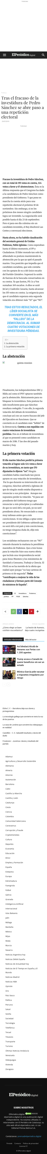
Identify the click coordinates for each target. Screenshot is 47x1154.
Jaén (7, 918)
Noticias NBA (11, 981)
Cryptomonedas (12, 835)
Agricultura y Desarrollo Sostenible (20, 761)
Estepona (9, 871)
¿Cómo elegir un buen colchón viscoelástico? (13, 629)
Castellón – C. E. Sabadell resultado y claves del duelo (22, 734)
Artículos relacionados (13, 640)
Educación (9, 853)
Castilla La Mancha (13, 793)
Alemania (9, 766)
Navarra (9, 950)
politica (6, 596)
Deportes (9, 844)
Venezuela (9, 1055)
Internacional (11, 908)
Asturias (9, 775)
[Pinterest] (31, 611)
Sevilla (8, 1014)
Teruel (8, 1032)
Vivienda (9, 1064)
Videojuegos (10, 1060)
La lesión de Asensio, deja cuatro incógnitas (34, 629)
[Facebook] (19, 611)
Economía (9, 848)
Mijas (7, 936)
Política (4, 93)
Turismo (9, 1046)
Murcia (8, 945)
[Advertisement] (23, 26)
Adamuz (9, 756)
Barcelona (9, 784)
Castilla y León (11, 798)
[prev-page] (4, 684)
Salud (7, 1009)
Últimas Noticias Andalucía (17, 1050)
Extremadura (11, 881)
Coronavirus (10, 825)
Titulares (9, 1037)
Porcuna (9, 1004)
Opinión (9, 986)
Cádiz (7, 789)
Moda (7, 941)
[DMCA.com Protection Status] (31, 1114)
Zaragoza (9, 1069)
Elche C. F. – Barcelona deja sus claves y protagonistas (19, 709)
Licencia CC (23, 1146)
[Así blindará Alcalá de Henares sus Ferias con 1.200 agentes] (9, 649)
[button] (4, 55)
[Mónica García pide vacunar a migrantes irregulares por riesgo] (9, 674)
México (8, 931)
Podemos (32, 593)
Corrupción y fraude (7, 664)
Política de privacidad (30, 1143)
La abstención (12, 343)
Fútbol (8, 890)
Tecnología (10, 1023)
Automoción (10, 779)
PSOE (18, 596)
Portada (9, 1143)
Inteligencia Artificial (14, 904)
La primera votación (15, 346)
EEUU (7, 858)
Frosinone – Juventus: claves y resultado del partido (20, 742)
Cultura (8, 839)
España (5, 678)
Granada (9, 899)
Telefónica (9, 1027)
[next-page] (8, 684)
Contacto (17, 1143)
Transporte (10, 1041)
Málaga (8, 922)
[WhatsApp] (13, 611)
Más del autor (30, 640)
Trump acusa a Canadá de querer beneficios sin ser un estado (30, 662)
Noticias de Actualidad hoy (17, 964)
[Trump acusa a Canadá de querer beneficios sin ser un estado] (9, 662)
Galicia (8, 895)
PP (12, 596)
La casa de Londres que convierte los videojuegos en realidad (22, 726)
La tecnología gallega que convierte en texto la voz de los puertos (23, 718)
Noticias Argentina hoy (15, 954)
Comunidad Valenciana (15, 821)
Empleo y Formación (14, 862)
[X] (25, 611)
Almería (8, 770)
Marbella (9, 927)
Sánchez (25, 596)
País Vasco (9, 995)
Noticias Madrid (8, 653)
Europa (8, 876)
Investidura (22, 593)
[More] (37, 611)
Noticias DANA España (15, 959)
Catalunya (9, 802)
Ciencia (8, 812)
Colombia (9, 816)
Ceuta (8, 807)
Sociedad (9, 1018)
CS (15, 593)
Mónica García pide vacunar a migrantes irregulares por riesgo (30, 674)
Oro (7, 991)
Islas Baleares (11, 913)
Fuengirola (10, 885)
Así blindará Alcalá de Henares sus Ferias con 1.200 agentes (28, 649)
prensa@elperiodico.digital (29, 1136)
